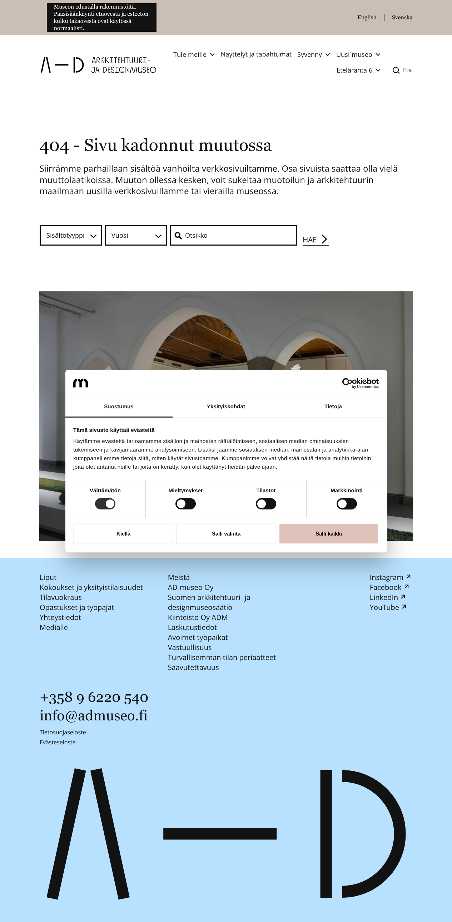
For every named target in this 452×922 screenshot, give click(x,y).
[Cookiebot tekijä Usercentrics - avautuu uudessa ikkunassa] (347, 383)
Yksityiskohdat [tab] (226, 407)
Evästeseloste (58, 742)
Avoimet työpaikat (198, 637)
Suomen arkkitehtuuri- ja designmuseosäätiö (209, 602)
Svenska (402, 17)
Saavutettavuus (193, 667)
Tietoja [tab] (333, 407)
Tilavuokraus (61, 597)
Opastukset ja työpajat (77, 607)
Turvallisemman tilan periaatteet (222, 657)
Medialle (54, 627)
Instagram (386, 577)
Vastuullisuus (190, 647)
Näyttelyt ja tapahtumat (256, 54)
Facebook (385, 587)
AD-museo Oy (190, 587)
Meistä (179, 577)
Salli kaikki (329, 534)
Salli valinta (226, 534)
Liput (48, 577)
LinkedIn (383, 597)
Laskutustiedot (192, 627)
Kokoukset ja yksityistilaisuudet (91, 587)
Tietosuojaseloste (63, 732)
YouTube (384, 607)
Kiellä (123, 534)
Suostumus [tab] (119, 407)
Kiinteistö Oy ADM (198, 617)
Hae (310, 240)
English (367, 17)
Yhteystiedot (60, 617)
